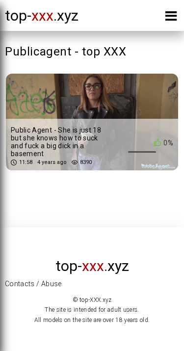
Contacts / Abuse (33, 284)
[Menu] (171, 18)
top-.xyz (42, 15)
